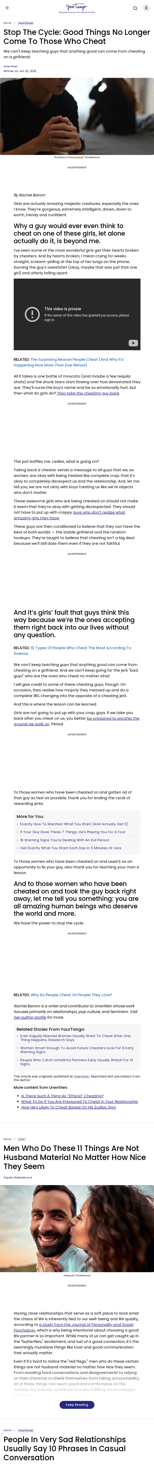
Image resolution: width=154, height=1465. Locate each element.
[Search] (134, 8)
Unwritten (11, 66)
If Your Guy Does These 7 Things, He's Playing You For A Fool (72, 832)
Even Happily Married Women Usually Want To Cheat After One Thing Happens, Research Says (75, 1038)
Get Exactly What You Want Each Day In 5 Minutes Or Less (71, 848)
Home (7, 23)
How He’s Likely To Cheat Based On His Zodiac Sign (68, 1107)
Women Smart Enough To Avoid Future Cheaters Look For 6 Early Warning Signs (77, 1050)
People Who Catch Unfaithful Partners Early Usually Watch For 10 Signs (76, 1062)
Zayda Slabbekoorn (18, 1177)
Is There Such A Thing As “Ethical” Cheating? (62, 1096)
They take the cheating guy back (88, 393)
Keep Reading (77, 1405)
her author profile (30, 1017)
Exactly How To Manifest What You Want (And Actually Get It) (74, 824)
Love (22, 1139)
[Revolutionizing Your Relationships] (77, 7)
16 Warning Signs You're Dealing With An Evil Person (65, 840)
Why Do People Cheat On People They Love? (71, 995)
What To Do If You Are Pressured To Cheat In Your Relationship (79, 1101)
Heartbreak (26, 23)
